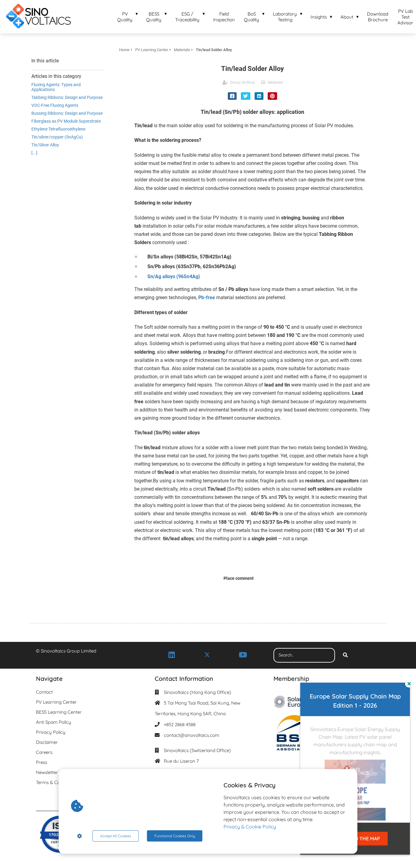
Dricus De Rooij (242, 82)
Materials (275, 82)
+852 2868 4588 (180, 724)
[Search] (345, 655)
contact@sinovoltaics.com (191, 735)
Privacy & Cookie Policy (250, 827)
